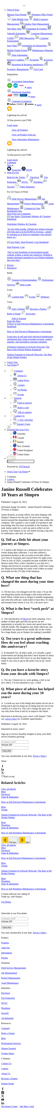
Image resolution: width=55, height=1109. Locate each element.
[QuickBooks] (10, 87)
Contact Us (6, 1063)
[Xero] (16, 87)
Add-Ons (5, 948)
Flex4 (25, 619)
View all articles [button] (8, 789)
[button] (15, 371)
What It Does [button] (13, 10)
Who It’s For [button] (13, 172)
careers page (11, 719)
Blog (3, 1038)
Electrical (5, 993)
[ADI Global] (10, 96)
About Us (5, 1073)
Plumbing (5, 1008)
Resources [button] (12, 268)
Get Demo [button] (12, 365)
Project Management (10, 978)
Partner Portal (7, 1083)
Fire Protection (8, 998)
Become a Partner (9, 1078)
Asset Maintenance (10, 983)
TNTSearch (24, 466)
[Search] (11, 458)
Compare (5, 1028)
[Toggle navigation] (24, 5)
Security (5, 1013)
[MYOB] (22, 87)
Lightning (11, 163)
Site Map (24, 1106)
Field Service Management (13, 968)
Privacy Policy (39, 756)
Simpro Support (8, 1048)
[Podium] (11, 105)
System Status (7, 1053)
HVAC (4, 1003)
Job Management (9, 973)
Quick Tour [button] (12, 362)
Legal (31, 1106)
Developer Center (9, 1106)
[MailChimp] (29, 105)
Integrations (6, 953)
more (29, 87)
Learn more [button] (12, 125)
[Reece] (16, 96)
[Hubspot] (20, 105)
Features (5, 943)
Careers (10, 479)
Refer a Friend (8, 1033)
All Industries (7, 1018)
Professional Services (11, 1043)
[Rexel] (23, 96)
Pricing (10, 265)
